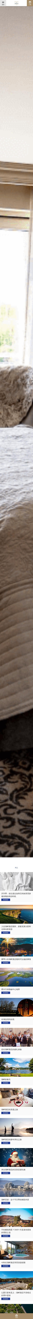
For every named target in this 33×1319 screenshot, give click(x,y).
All (16, 867)
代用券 (16, 1317)
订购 (30, 4)
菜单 (3, 4)
